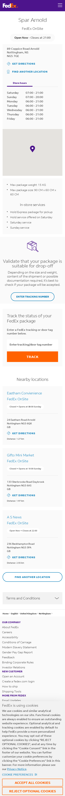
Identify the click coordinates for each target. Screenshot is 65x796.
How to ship (10, 686)
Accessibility (10, 637)
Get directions (21, 63)
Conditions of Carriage (16, 642)
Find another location (30, 71)
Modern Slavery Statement (19, 647)
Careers (7, 632)
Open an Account (13, 676)
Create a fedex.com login (18, 681)
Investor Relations (13, 667)
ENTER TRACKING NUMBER (32, 296)
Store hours (20, 83)
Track (33, 357)
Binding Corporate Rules (18, 662)
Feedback (8, 657)
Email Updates (11, 700)
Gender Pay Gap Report (17, 652)
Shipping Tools (11, 691)
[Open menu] (60, 5)
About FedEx (10, 627)
